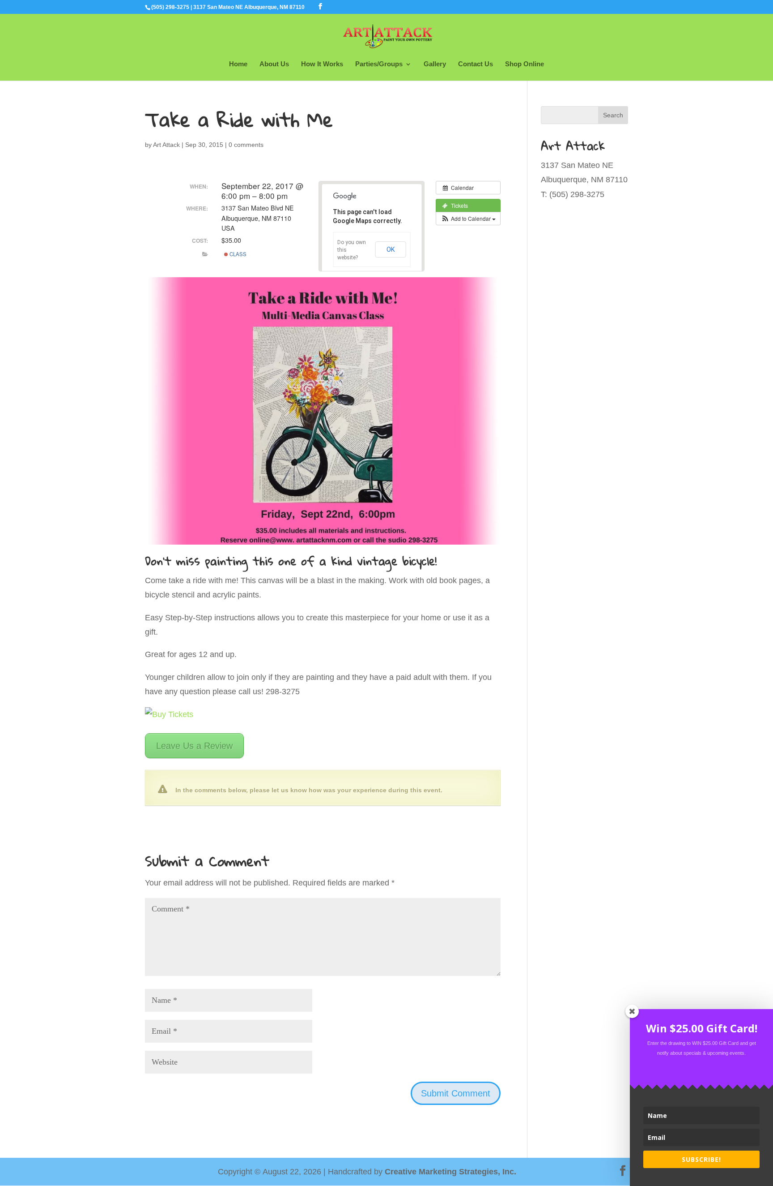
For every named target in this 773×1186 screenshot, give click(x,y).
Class (237, 254)
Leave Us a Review (194, 746)
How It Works (322, 64)
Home (238, 64)
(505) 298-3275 (170, 7)
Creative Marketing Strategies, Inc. (450, 1171)
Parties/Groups (379, 64)
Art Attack (166, 144)
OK (390, 249)
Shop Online (524, 64)
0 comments (246, 144)
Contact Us (475, 64)
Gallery (435, 64)
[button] (468, 218)
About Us (274, 64)
